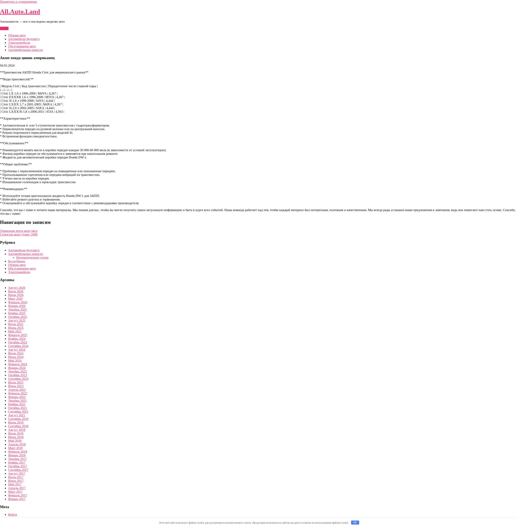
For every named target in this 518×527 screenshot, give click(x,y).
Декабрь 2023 (17, 371)
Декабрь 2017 (17, 459)
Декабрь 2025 (17, 309)
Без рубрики (16, 261)
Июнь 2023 (15, 386)
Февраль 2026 (17, 302)
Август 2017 (16, 473)
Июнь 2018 (15, 437)
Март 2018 (15, 448)
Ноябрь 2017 (16, 462)
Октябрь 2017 (17, 466)
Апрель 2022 (17, 389)
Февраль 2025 (17, 335)
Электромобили (19, 42)
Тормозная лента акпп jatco (18, 231)
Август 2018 (16, 429)
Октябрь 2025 (17, 317)
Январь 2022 (16, 397)
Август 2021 (16, 415)
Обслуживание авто (22, 46)
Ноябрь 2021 (16, 404)
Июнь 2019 (15, 422)
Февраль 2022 (17, 393)
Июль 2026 (15, 291)
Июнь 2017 (15, 480)
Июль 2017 (15, 477)
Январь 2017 (16, 499)
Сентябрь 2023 (18, 378)
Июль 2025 (15, 324)
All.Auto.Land (20, 11)
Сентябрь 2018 (18, 426)
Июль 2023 (15, 382)
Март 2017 (15, 491)
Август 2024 (16, 349)
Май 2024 (14, 360)
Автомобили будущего (23, 39)
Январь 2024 (16, 368)
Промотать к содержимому (18, 1)
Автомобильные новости (25, 50)
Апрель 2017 (17, 488)
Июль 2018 (15, 433)
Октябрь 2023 (17, 375)
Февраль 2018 (17, 451)
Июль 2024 (15, 353)
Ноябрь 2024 (16, 338)
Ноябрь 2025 (16, 313)
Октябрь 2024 (17, 342)
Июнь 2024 (15, 357)
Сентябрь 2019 (18, 419)
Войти (12, 514)
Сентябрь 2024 (18, 346)
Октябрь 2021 (17, 408)
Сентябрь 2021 (18, 411)
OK (355, 522)
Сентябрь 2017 (18, 470)
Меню (4, 28)
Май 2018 (14, 440)
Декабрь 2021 (17, 400)
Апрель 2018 (17, 444)
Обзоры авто (17, 35)
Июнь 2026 (15, 295)
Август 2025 (16, 320)
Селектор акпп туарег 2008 (18, 234)
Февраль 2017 (17, 495)
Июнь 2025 (15, 327)
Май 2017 (14, 484)
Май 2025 (14, 331)
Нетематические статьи (32, 257)
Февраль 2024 (17, 364)
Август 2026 (16, 287)
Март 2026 (15, 298)
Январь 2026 (16, 306)
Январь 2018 (16, 455)
